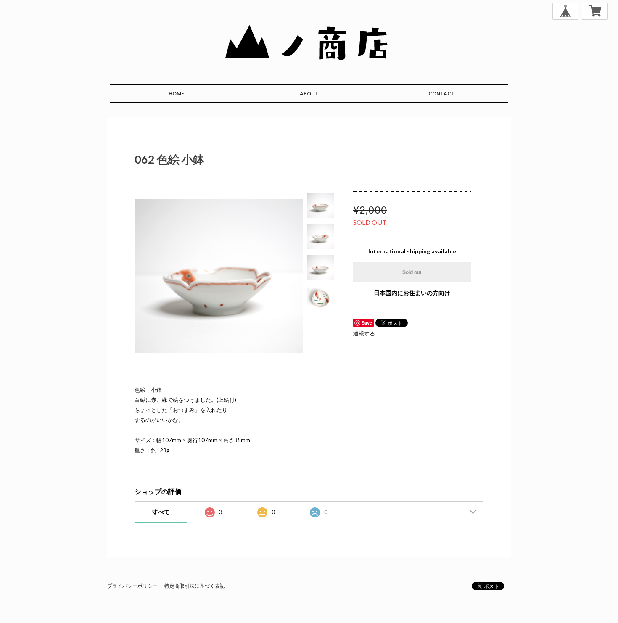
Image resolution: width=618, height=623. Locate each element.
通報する (364, 333)
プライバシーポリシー (132, 586)
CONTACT (441, 93)
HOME (176, 93)
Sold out (412, 272)
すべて (161, 511)
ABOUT (309, 93)
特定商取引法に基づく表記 (194, 586)
